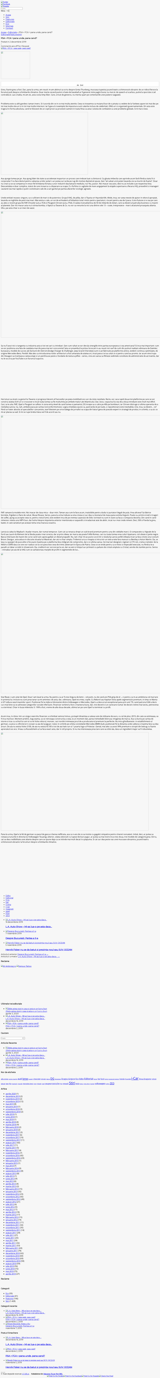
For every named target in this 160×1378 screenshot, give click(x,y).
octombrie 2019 (13, 1101)
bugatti (30, 1079)
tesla (77, 1083)
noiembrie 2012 (12, 1194)
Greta (8, 904)
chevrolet (37, 1079)
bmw (25, 1078)
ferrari (95, 1079)
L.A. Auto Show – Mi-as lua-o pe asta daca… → (39, 956)
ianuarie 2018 (12, 1129)
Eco (77, 1079)
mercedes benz (28, 1084)
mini (35, 1084)
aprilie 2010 (11, 1274)
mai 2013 (10, 1181)
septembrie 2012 (13, 1199)
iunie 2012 (10, 1207)
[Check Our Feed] (106, 1376)
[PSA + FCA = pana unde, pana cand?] (16, 48)
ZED (8, 916)
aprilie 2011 (11, 1243)
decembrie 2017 (13, 1132)
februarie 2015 (12, 1160)
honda (122, 1079)
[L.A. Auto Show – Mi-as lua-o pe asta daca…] (26, 920)
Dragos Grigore (68, 1079)
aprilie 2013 (11, 1184)
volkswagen (100, 1083)
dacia (48, 1079)
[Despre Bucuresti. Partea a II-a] (21, 931)
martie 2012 (11, 1214)
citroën (43, 1079)
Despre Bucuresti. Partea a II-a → (32, 954)
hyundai (128, 1079)
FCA (7, 900)
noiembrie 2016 (12, 1153)
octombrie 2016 (13, 1155)
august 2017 (11, 1142)
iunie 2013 (10, 1178)
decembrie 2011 (13, 1222)
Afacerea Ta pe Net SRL (53, 1374)
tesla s (82, 1084)
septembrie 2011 (13, 1230)
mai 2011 (10, 1240)
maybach (14, 1084)
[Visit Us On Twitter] (55, 1376)
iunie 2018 (10, 1117)
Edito (8, 896)
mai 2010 (10, 1271)
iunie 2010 (10, 1268)
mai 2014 (10, 1165)
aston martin (13, 1079)
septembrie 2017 (13, 1140)
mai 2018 (10, 1119)
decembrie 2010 (13, 1253)
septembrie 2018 (13, 1111)
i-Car (8, 907)
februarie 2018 (12, 1127)
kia (10, 1083)
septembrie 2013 (13, 1171)
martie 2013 (11, 1186)
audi (20, 1078)
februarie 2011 (12, 1248)
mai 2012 (10, 1209)
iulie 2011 (10, 1235)
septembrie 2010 (13, 1261)
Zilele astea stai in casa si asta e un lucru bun (26, 1011)
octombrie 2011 (13, 1227)
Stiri (20, 34)
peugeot (48, 1083)
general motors (114, 1079)
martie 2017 (11, 1147)
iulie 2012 (10, 1204)
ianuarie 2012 (12, 1220)
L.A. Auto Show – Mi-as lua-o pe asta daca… (29, 926)
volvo (107, 1084)
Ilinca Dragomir (145, 1079)
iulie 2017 (10, 1145)
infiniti (154, 1079)
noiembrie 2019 (12, 1099)
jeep (7, 1084)
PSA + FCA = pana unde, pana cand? (22, 1026)
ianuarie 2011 (12, 1250)
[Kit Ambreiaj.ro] (8, 966)
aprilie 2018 (11, 1122)
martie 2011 (11, 1245)
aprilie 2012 (11, 1212)
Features (14, 34)
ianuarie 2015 (12, 1163)
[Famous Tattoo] (24, 966)
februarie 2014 (12, 1168)
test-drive (87, 1084)
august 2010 (11, 1263)
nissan (39, 1084)
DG (52, 1078)
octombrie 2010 (13, 1258)
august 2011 (11, 1232)
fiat (7, 902)
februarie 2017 (12, 1150)
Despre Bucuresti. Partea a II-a (22, 938)
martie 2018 (11, 1124)
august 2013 (11, 1173)
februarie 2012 (12, 1217)
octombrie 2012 (13, 1196)
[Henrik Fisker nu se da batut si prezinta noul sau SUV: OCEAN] (35, 943)
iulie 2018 (10, 1114)
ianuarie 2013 (12, 1191)
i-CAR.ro (25, 1374)
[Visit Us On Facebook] (72, 1376)
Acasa (3, 32)
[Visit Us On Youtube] (90, 1376)
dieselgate (58, 1079)
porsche (56, 1083)
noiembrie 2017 (12, 1135)
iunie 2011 (10, 1238)
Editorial (9, 898)
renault (66, 1083)
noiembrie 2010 (12, 1256)
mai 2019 (10, 1104)
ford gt (106, 1079)
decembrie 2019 (13, 1096)
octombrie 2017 (13, 1137)
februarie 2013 (12, 1189)
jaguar (3, 1084)
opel (8, 911)
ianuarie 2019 (12, 1106)
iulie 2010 (10, 1266)
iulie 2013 (10, 1176)
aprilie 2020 (11, 1093)
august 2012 (11, 1202)
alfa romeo (4, 1079)
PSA (7, 913)
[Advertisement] (80, 376)
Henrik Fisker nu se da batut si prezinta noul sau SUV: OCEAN (39, 949)
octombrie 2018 (13, 1109)
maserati (9, 909)
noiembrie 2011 (12, 1225)
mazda (20, 1084)
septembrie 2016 (13, 1158)
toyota (92, 1084)
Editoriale (12, 32)
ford (102, 1079)
